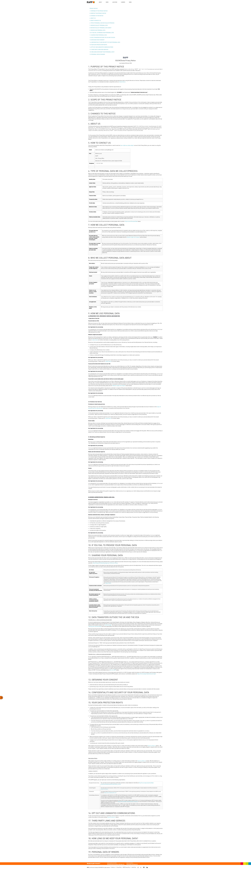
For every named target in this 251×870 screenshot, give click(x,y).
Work (107, 2)
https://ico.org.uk (104, 789)
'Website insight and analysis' (118, 385)
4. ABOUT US (93, 18)
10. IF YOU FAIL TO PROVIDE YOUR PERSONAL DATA (102, 32)
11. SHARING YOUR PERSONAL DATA (98, 35)
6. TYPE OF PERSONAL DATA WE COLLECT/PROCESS (102, 23)
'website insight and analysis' (133, 237)
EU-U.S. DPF (113, 670)
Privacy (118, 867)
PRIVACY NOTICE (94, 8)
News (130, 2)
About (100, 2)
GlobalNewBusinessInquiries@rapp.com (115, 864)
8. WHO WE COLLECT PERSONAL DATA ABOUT (100, 27)
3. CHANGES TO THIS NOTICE (96, 15)
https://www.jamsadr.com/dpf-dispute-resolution (128, 801)
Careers (123, 2)
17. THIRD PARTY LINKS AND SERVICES (99, 49)
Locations (114, 2)
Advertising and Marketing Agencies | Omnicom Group (105, 563)
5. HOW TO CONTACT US (95, 20)
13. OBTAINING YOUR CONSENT (97, 39)
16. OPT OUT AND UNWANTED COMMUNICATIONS (101, 47)
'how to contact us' (152, 745)
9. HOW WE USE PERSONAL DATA (97, 30)
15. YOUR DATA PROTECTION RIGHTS (98, 44)
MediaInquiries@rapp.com (132, 864)
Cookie (133, 867)
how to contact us (142, 760)
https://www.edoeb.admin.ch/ (110, 792)
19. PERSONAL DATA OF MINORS (97, 54)
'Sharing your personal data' (94, 626)
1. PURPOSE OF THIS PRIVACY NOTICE (99, 10)
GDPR (126, 867)
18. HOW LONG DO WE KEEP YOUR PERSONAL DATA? (102, 52)
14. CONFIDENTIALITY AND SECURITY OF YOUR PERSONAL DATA (105, 42)
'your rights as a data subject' (127, 145)
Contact (113, 867)
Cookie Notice (122, 81)
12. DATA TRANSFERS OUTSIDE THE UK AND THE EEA (102, 37)
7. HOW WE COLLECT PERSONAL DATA (99, 25)
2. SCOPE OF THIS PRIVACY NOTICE (98, 13)
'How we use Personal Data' (131, 221)
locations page (108, 625)
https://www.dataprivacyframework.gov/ (146, 673)
